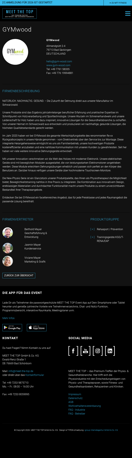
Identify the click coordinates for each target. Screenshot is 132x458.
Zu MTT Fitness (119, 3)
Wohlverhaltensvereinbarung (84, 405)
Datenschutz (75, 398)
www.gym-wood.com (58, 65)
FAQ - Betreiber (76, 413)
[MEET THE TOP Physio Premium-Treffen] (19, 13)
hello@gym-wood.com (59, 61)
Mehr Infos (8, 318)
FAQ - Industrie (76, 409)
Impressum (74, 394)
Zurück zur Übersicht (18, 275)
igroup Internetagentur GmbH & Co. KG (101, 430)
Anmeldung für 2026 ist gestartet (29, 2)
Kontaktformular (34, 375)
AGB (70, 402)
